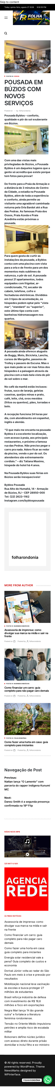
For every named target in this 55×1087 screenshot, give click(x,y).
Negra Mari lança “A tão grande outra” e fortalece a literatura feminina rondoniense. (23, 1014)
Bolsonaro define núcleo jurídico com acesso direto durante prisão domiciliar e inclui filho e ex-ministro (26, 1040)
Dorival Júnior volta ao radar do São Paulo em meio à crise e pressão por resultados (27, 974)
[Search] (5, 33)
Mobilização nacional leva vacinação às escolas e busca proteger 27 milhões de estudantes (27, 987)
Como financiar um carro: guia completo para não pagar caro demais (26, 689)
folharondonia (25, 111)
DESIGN (16, 76)
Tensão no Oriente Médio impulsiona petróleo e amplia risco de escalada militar (27, 1027)
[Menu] (6, 18)
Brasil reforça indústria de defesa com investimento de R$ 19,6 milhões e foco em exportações (25, 1001)
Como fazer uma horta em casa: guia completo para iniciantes (26, 744)
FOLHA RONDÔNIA (20, 738)
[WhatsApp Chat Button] (47, 1079)
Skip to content (9, 1)
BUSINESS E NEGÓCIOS (21, 626)
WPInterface (12, 1074)
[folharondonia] (27, 530)
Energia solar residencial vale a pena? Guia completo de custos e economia (25, 961)
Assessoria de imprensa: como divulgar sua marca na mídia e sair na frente (26, 633)
